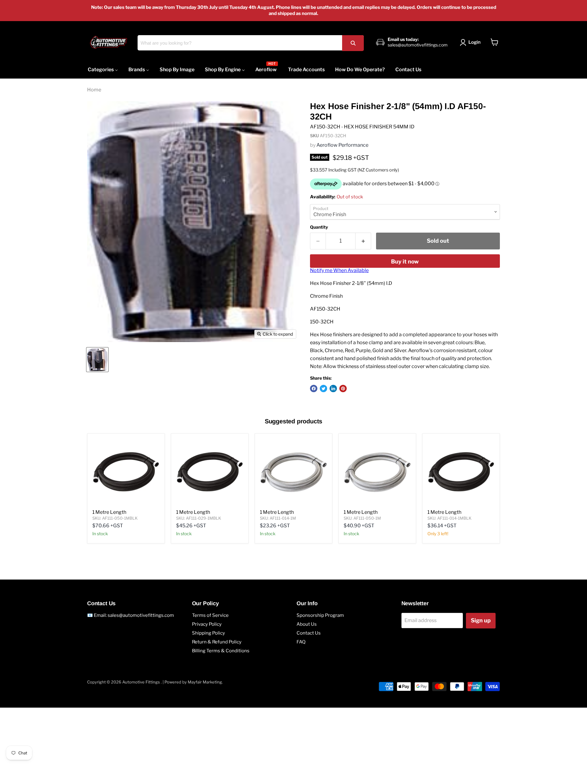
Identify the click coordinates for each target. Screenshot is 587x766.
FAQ (301, 642)
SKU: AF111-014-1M (278, 518)
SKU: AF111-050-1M (362, 518)
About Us (307, 624)
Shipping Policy (208, 633)
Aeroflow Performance (342, 145)
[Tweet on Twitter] (323, 388)
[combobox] (251, 42)
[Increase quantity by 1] (363, 241)
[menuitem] (103, 69)
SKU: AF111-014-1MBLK (449, 518)
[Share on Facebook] (313, 388)
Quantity (319, 227)
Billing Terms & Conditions (220, 651)
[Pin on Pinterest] (343, 388)
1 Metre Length (109, 512)
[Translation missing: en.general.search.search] (353, 43)
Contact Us (309, 633)
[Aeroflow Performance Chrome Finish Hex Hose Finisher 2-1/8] (97, 360)
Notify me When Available (339, 270)
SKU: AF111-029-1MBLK (198, 518)
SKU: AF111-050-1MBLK (115, 518)
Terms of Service (210, 615)
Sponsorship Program (320, 615)
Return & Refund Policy (217, 642)
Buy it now (405, 261)
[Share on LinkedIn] (333, 388)
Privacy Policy (207, 624)
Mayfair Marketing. (205, 681)
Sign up (481, 620)
